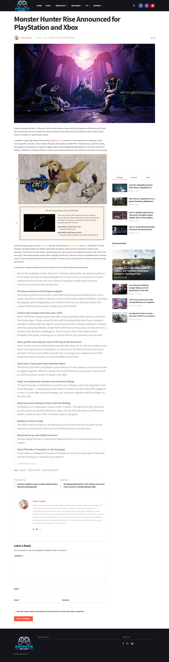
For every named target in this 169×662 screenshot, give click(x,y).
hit (37, 128)
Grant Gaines (26, 38)
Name (17, 589)
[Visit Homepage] (22, 5)
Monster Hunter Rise (50, 470)
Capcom (23, 470)
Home (39, 5)
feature (59, 140)
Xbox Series (54, 38)
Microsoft (61, 5)
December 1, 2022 (41, 38)
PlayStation (74, 245)
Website (65, 600)
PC (87, 5)
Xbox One (70, 38)
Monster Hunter (34, 470)
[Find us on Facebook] (140, 5)
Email (17, 600)
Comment (19, 556)
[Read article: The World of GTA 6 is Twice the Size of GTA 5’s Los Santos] (119, 317)
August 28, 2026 (121, 277)
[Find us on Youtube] (152, 5)
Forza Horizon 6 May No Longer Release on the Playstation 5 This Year (139, 288)
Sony (48, 5)
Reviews (97, 5)
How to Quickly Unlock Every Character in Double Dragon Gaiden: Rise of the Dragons (141, 215)
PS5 (64, 38)
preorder (44, 245)
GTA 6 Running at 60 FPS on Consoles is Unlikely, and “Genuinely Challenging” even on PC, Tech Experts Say (131, 271)
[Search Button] (134, 5)
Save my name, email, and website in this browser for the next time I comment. (50, 611)
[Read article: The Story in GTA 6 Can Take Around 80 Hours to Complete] (119, 303)
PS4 (61, 38)
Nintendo (75, 5)
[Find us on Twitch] (146, 5)
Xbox (85, 245)
